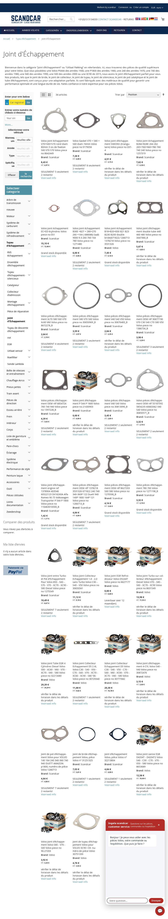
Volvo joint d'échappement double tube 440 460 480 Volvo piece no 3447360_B (148, 233)
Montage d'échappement (15, 303)
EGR (9, 344)
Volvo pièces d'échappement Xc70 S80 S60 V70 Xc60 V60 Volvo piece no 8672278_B (54, 320)
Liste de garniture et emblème (16, 438)
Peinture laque (15, 475)
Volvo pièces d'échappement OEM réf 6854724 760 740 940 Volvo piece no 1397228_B (54, 405)
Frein (9, 416)
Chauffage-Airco (15, 380)
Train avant (13, 393)
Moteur (11, 216)
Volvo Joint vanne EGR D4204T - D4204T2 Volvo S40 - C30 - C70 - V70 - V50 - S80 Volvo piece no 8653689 (149, 760)
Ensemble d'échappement (15, 264)
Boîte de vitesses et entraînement (16, 372)
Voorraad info (48, 177)
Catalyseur (13, 285)
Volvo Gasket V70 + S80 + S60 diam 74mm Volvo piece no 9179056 (86, 144)
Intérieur (11, 423)
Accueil (6, 38)
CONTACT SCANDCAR (109, 19)
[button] (157, 8)
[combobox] (61, 19)
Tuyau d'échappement (26, 38)
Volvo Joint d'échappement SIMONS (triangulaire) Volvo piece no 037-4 (118, 145)
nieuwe (11, 209)
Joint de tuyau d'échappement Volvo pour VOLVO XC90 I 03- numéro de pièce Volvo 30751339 (85, 848)
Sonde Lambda (15, 363)
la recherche (26, 175)
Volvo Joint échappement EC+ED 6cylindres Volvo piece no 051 (54, 231)
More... (9, 124)
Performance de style (18, 469)
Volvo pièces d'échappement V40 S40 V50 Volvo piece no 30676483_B (118, 319)
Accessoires (13, 482)
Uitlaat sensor (15, 350)
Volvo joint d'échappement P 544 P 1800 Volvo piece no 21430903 (86, 403)
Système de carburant (13, 224)
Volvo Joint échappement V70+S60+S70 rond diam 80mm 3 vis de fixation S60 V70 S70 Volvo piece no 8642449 (54, 147)
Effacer (12, 175)
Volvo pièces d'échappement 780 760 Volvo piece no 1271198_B (149, 488)
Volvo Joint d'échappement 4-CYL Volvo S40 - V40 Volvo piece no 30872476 (148, 668)
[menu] (84, 30)
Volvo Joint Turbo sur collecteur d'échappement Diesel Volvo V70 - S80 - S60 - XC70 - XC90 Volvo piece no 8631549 (150, 582)
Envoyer (156, 900)
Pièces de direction (12, 402)
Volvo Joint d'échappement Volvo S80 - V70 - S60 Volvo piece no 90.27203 (53, 846)
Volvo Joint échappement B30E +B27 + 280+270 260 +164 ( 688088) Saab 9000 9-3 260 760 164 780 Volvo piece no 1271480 (86, 236)
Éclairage (12, 452)
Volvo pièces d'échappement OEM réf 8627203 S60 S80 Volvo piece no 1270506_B (118, 489)
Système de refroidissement (15, 234)
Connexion (123, 7)
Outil (9, 488)
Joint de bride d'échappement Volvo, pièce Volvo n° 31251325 (85, 757)
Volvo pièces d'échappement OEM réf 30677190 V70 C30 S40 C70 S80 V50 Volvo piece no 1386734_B (150, 322)
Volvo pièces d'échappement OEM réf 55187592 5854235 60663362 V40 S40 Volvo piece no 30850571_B (149, 406)
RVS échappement (15, 254)
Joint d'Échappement (16, 319)
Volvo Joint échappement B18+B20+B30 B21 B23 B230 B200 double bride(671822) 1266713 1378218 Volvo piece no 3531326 (118, 236)
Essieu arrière (14, 409)
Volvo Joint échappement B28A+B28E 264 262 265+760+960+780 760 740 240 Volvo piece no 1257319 (150, 147)
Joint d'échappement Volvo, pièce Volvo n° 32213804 (116, 757)
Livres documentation (15, 503)
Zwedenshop (14, 511)
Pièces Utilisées (15, 495)
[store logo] (26, 19)
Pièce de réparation (18, 311)
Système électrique (12, 461)
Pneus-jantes (14, 386)
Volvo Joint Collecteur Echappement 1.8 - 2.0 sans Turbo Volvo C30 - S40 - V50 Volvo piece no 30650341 (86, 582)
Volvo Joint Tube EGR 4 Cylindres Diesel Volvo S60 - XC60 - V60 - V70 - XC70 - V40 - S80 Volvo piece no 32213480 (53, 669)
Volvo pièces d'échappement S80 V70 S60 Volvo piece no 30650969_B (86, 319)
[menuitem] (9, 30)
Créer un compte (141, 7)
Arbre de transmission (14, 201)
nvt (9, 337)
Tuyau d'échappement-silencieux (16, 275)
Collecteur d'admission (14, 293)
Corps (10, 429)
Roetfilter (12, 357)
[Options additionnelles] (15, 570)
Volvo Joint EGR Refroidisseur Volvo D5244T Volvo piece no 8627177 (117, 579)
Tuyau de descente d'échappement (17, 329)
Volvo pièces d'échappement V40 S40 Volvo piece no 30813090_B (118, 403)
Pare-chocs (13, 446)
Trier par (120, 94)
